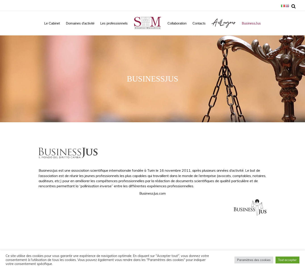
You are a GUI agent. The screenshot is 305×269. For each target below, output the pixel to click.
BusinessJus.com (152, 193)
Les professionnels (114, 23)
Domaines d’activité (80, 23)
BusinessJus (251, 23)
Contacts (199, 23)
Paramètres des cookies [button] (254, 260)
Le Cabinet (52, 23)
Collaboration (176, 23)
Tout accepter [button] (287, 260)
